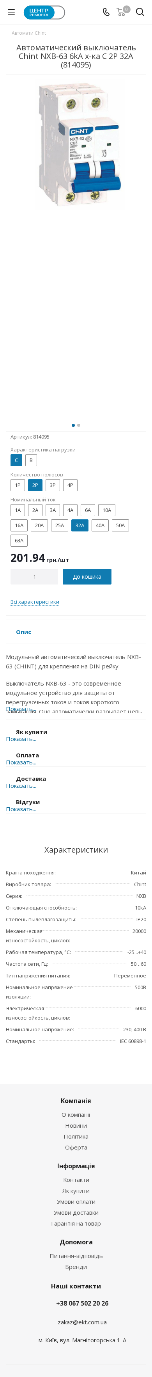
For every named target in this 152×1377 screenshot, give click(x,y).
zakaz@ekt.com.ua (82, 1322)
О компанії (76, 1114)
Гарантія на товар (76, 1223)
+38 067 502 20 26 (82, 1303)
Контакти (76, 1179)
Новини (76, 1125)
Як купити (76, 1190)
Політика (76, 1136)
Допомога (76, 1242)
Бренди (76, 1266)
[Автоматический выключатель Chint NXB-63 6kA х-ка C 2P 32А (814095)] (76, 247)
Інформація (76, 1166)
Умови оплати (76, 1201)
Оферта (76, 1147)
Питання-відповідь (76, 1256)
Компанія (76, 1100)
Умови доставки (76, 1212)
